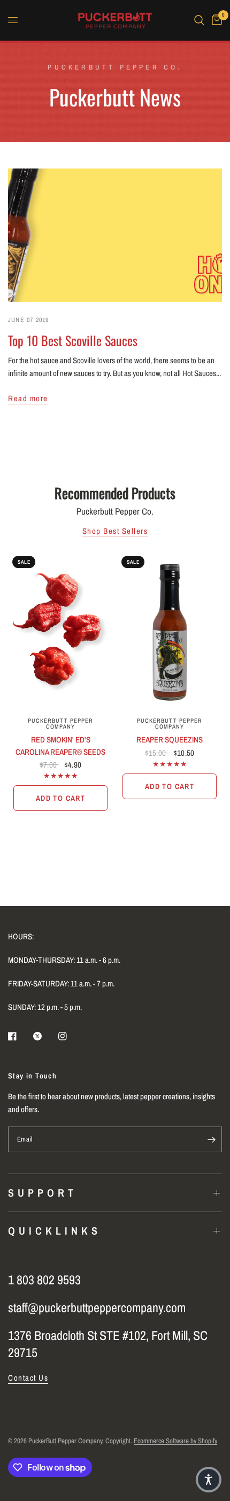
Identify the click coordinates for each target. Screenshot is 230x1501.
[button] (208, 1479)
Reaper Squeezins (169, 739)
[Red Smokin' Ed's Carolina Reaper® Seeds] (60, 631)
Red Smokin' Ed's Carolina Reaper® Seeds (60, 745)
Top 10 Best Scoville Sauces (72, 340)
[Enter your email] (211, 1139)
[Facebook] (20, 1036)
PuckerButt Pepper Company (61, 723)
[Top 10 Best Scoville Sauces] (115, 235)
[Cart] (215, 20)
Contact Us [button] (28, 1377)
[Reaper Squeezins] (169, 631)
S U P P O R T (41, 1192)
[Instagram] (70, 1036)
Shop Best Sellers (115, 530)
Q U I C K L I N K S (53, 1230)
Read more (28, 398)
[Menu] (13, 20)
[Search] (199, 20)
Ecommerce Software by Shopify (175, 1440)
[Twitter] (45, 1036)
